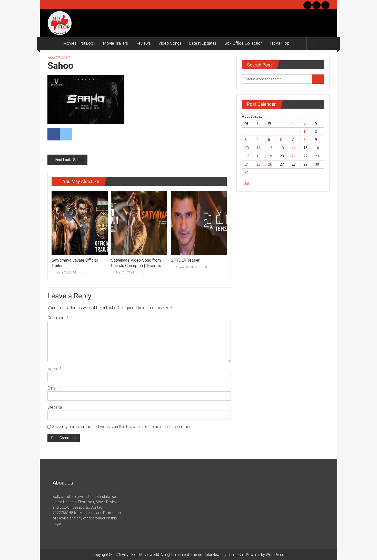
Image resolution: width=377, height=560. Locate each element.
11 (258, 148)
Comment (57, 317)
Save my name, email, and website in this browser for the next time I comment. (123, 426)
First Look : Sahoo (69, 160)
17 (247, 156)
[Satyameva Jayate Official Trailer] (79, 223)
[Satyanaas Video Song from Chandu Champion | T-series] (139, 223)
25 (258, 164)
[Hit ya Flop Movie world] (53, 43)
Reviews (143, 43)
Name (54, 368)
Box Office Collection (243, 43)
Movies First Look (79, 43)
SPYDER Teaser (185, 260)
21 (294, 156)
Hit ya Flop (279, 43)
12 (270, 148)
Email (53, 388)
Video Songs (170, 43)
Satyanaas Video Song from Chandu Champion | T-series (136, 263)
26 (270, 164)
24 (247, 164)
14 (294, 148)
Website (54, 407)
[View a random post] (324, 43)
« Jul (245, 183)
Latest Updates (203, 43)
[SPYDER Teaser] (199, 223)
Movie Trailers (115, 43)
